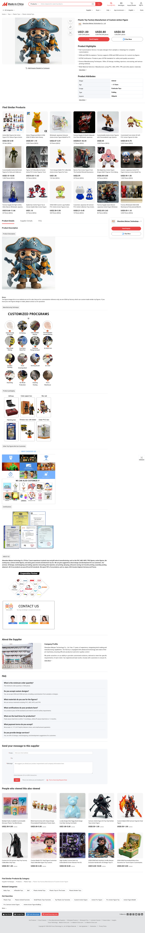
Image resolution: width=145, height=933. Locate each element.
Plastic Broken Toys (75, 890)
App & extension (119, 10)
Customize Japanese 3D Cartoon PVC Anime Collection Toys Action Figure (83, 206)
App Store (7, 914)
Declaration (93, 926)
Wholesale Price (84, 920)
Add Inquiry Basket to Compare (39, 68)
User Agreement (83, 926)
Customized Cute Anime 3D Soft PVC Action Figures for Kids (130, 136)
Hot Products (32, 920)
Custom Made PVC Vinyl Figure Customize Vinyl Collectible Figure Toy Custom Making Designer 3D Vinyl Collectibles (44, 862)
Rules (141, 10)
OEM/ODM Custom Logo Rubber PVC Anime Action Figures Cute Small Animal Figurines (60, 206)
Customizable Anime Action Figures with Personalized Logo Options (108, 136)
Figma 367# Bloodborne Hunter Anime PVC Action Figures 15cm (36, 171)
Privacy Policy (102, 926)
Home (4, 14)
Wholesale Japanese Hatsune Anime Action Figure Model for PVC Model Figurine (60, 136)
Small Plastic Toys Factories (42, 900)
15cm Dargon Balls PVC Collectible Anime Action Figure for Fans (60, 171)
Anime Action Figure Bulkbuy (32, 904)
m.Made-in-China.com (77, 922)
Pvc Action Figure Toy (112, 900)
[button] (93, 4)
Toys (9, 14)
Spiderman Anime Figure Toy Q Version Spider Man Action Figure (36, 206)
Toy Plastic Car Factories (62, 900)
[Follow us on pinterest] (139, 914)
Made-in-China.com (64, 922)
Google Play (19, 914)
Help (107, 10)
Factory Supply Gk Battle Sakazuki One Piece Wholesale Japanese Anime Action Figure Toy (83, 136)
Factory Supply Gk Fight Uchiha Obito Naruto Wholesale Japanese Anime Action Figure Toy (12, 206)
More (3, 908)
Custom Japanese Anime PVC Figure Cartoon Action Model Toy (131, 171)
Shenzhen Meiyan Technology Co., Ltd (94, 23)
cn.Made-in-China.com (91, 922)
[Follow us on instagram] (133, 914)
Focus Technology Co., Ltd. (58, 926)
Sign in (141, 5)
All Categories (9, 10)
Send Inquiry (93, 39)
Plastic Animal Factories (22, 900)
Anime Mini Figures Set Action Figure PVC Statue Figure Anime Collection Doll (12, 136)
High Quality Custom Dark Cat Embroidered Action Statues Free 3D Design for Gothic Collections (71, 862)
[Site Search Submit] (98, 4)
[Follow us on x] (131, 914)
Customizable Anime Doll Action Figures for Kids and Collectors (12, 171)
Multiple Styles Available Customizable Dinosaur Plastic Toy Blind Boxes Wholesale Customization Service (13, 823)
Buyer (98, 10)
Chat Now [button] (128, 39)
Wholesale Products (72, 920)
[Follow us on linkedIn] (142, 914)
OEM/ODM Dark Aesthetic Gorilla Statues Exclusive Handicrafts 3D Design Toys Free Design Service (101, 862)
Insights (114, 920)
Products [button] (34, 4)
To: (12, 758)
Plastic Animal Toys (28, 14)
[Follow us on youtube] (136, 914)
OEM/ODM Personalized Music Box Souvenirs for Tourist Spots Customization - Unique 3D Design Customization (130, 862)
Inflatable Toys (18, 890)
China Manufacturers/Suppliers (56, 920)
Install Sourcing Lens (51, 914)
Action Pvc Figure (97, 900)
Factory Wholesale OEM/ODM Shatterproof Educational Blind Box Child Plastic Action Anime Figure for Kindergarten (131, 206)
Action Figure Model (130, 900)
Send (16, 780)
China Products (42, 920)
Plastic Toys (16, 14)
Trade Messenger (33, 914)
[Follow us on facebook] (128, 914)
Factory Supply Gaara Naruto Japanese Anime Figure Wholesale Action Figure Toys (107, 206)
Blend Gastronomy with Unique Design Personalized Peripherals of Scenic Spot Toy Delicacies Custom (43, 823)
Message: (10, 763)
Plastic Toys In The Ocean (57, 890)
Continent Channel (95, 920)
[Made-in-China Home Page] (12, 4)
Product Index (106, 920)
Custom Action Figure (80, 900)
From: (11, 753)
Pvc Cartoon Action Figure (12, 904)
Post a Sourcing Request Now (57, 780)
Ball (28, 890)
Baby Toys (7, 890)
